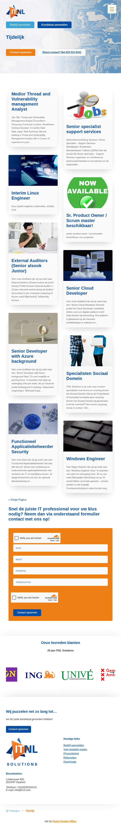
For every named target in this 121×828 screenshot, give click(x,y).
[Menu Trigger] (112, 9)
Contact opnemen (27, 612)
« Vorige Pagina (17, 499)
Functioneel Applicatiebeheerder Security (32, 446)
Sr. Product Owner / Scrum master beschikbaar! (86, 220)
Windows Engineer (85, 458)
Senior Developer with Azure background (29, 356)
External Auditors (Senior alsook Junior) (30, 265)
